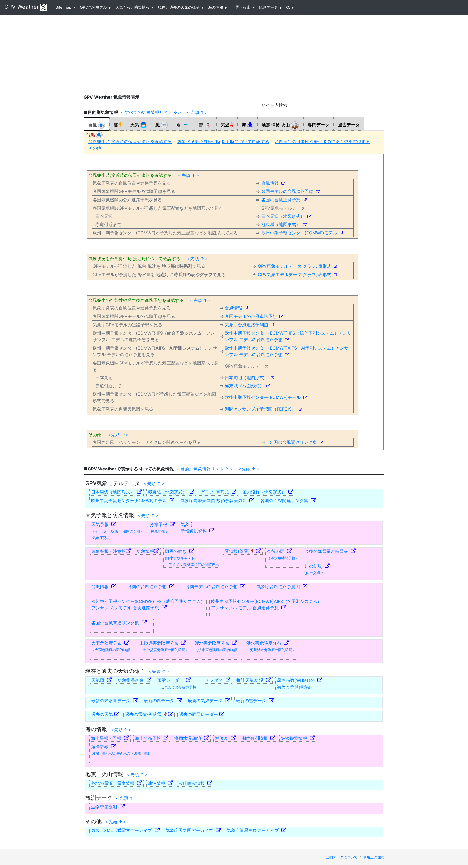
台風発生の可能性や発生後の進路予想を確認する (322, 141)
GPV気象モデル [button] (94, 7)
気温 (225, 124)
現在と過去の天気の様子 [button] (180, 7)
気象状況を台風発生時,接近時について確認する (223, 141)
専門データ (318, 124)
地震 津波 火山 (276, 125)
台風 (93, 125)
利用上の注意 (373, 857)
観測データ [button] (269, 7)
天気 (135, 124)
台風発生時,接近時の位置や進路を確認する (130, 141)
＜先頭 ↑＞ (197, 112)
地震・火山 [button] (242, 7)
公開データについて (342, 857)
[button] (290, 7)
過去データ (349, 124)
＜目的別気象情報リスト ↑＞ (204, 469)
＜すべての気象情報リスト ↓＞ (151, 112)
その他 (94, 148)
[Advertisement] (234, 54)
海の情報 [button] (216, 7)
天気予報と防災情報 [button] (133, 7)
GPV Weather (21, 7)
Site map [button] (65, 7)
